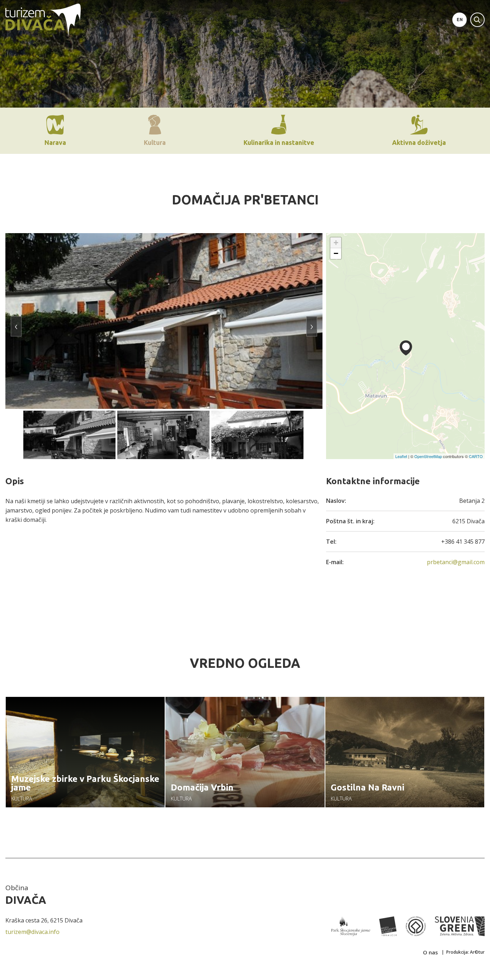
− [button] (336, 253)
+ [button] (336, 242)
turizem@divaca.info (32, 932)
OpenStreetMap (428, 456)
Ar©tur (477, 952)
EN (460, 19)
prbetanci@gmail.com (456, 562)
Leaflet (401, 456)
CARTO (476, 456)
